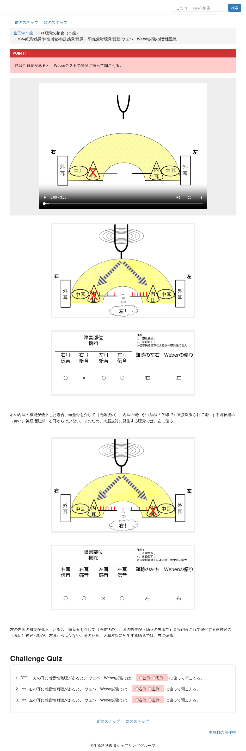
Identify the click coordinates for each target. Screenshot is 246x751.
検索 (234, 7)
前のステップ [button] (26, 22)
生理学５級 (23, 33)
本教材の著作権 (222, 732)
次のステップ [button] (55, 22)
